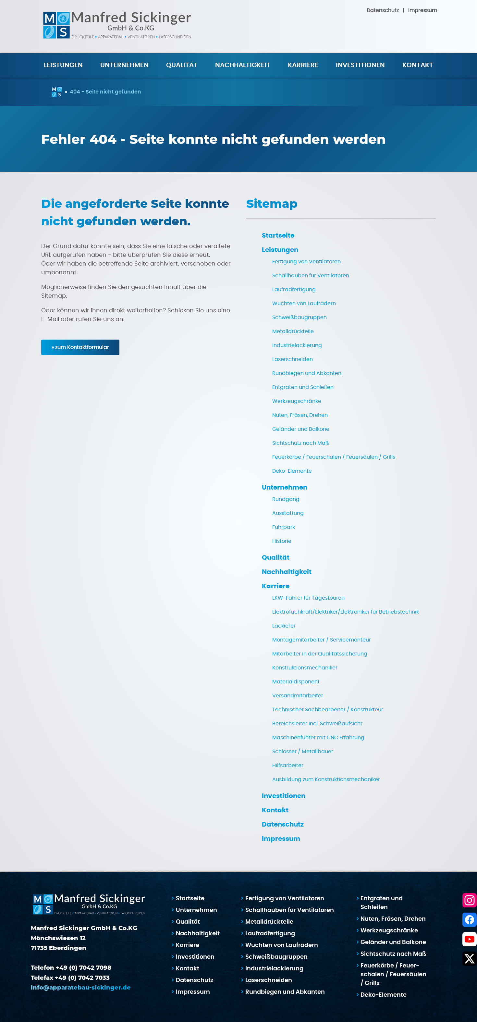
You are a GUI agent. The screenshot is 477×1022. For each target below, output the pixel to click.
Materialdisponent (296, 681)
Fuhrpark (283, 527)
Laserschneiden (292, 359)
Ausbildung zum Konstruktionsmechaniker (326, 779)
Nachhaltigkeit (242, 65)
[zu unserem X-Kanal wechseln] (469, 959)
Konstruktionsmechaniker (304, 667)
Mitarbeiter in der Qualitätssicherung (319, 653)
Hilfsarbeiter (287, 765)
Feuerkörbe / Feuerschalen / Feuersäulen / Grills (333, 457)
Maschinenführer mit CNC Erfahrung (318, 737)
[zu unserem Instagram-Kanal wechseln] (469, 900)
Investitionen (360, 65)
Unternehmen (284, 487)
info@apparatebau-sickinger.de (81, 988)
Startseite (278, 235)
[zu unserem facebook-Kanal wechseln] (469, 920)
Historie (281, 541)
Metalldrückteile (293, 331)
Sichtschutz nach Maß (300, 443)
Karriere (303, 65)
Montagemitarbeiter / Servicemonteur (321, 639)
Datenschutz (383, 10)
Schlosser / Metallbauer (302, 751)
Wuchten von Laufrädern (304, 303)
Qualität (182, 65)
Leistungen (280, 250)
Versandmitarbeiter (297, 695)
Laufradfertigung (294, 289)
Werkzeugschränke (296, 401)
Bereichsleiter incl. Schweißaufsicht (317, 723)
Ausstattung (288, 513)
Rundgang (286, 499)
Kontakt (417, 65)
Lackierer (284, 626)
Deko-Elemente (292, 471)
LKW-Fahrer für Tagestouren (308, 598)
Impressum (422, 10)
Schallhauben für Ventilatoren (310, 275)
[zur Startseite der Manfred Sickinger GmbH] (117, 26)
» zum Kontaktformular (80, 347)
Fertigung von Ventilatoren (306, 261)
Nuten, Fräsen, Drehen (300, 415)
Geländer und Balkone (300, 429)
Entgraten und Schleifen (303, 387)
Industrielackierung (297, 345)
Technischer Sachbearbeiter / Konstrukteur (327, 709)
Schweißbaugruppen (299, 317)
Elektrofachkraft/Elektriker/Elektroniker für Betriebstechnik (345, 612)
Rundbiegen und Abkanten (306, 373)
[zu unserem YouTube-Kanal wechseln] (469, 939)
